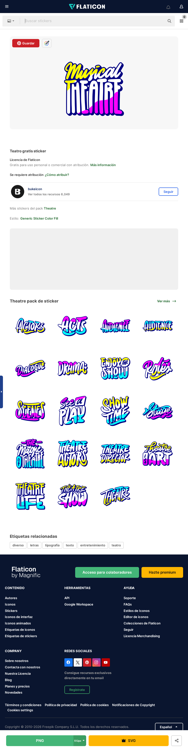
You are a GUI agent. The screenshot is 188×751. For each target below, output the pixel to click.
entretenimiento (92, 545)
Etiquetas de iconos (20, 630)
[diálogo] (30, 368)
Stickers (11, 611)
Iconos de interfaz (19, 617)
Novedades (13, 692)
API (67, 598)
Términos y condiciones (23, 705)
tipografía (52, 545)
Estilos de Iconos (137, 611)
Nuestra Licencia (18, 673)
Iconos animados (18, 623)
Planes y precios (17, 686)
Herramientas (77, 588)
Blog (8, 680)
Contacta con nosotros (22, 667)
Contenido (14, 588)
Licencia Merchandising (142, 636)
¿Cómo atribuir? (57, 175)
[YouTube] (106, 662)
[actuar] (72, 326)
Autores (11, 598)
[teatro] (115, 368)
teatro (116, 545)
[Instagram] (96, 662)
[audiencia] (115, 326)
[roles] (157, 368)
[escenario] (157, 411)
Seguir (128, 630)
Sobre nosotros (16, 661)
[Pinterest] (87, 662)
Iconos (10, 604)
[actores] (30, 326)
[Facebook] (68, 662)
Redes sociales (78, 651)
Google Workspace (78, 604)
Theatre (50, 208)
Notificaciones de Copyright (133, 705)
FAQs (128, 604)
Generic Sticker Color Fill (39, 218)
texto (70, 545)
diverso (18, 545)
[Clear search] (158, 21)
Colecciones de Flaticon (142, 623)
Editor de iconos (136, 617)
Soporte (130, 598)
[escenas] (30, 411)
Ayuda (129, 588)
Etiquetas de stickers (21, 636)
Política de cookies (94, 705)
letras (34, 545)
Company (13, 651)
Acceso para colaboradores (107, 572)
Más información (103, 165)
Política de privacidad (61, 705)
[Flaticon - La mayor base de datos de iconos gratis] (87, 6)
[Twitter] (78, 662)
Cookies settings (20, 710)
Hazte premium (162, 572)
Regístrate (77, 690)
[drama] (72, 368)
